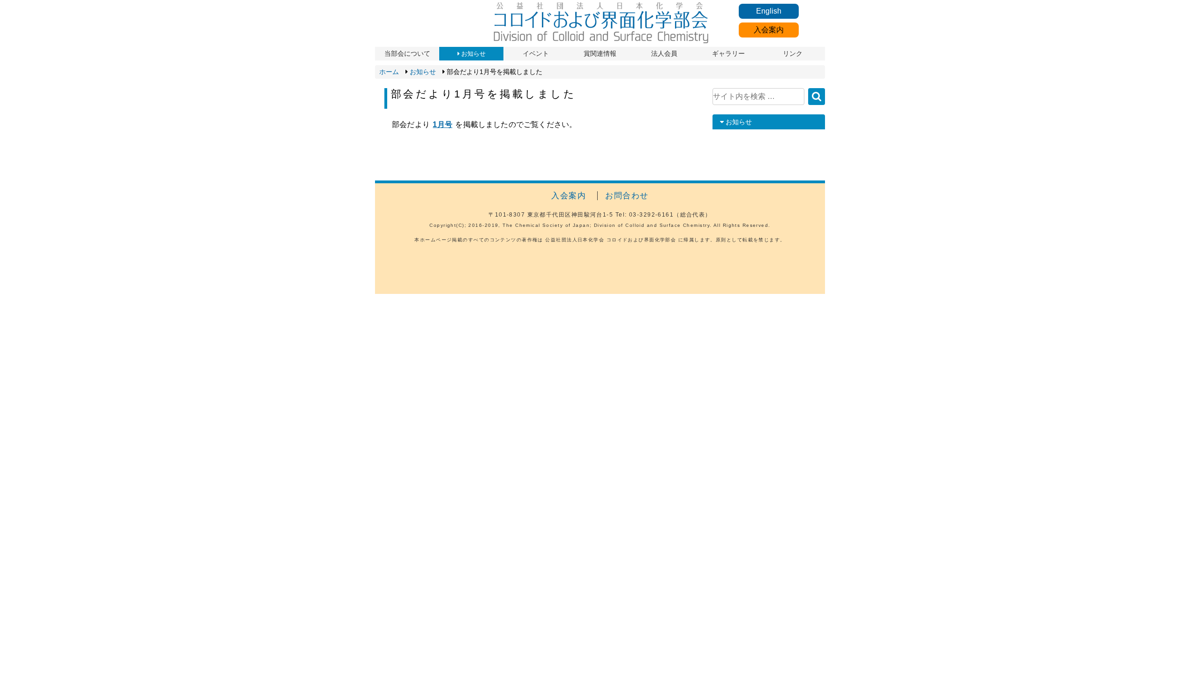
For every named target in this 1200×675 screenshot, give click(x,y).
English (768, 11)
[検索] (816, 96)
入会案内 (769, 30)
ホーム (389, 71)
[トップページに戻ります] (600, 42)
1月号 (442, 124)
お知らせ (423, 71)
